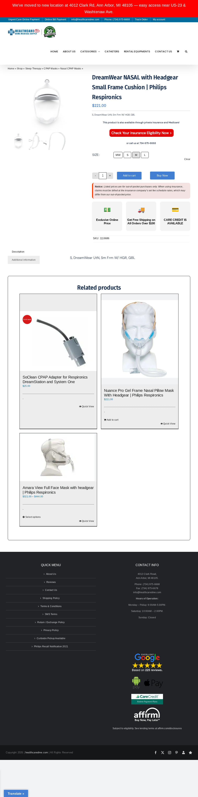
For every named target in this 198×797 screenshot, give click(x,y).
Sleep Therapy (33, 68)
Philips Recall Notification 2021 (51, 646)
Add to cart (129, 175)
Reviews (51, 582)
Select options (33, 517)
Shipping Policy (51, 598)
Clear (187, 159)
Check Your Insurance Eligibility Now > (141, 133)
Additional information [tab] (24, 260)
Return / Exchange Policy (51, 622)
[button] (186, 51)
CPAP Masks (51, 68)
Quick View (88, 406)
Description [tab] (18, 251)
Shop (20, 68)
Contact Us (51, 590)
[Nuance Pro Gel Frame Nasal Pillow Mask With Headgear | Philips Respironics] (139, 339)
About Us (51, 574)
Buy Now (162, 175)
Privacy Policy (51, 630)
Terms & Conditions (50, 606)
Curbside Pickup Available (51, 638)
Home (11, 68)
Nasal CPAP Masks (70, 68)
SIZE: (96, 155)
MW (118, 155)
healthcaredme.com (36, 752)
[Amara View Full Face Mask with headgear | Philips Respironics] (58, 457)
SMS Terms (51, 614)
